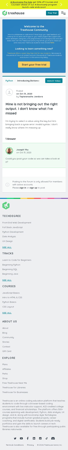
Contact (6, 346)
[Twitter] (15, 438)
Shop (5, 378)
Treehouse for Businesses (15, 392)
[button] (7, 4)
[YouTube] (21, 438)
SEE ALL (7, 247)
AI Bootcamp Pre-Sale (21, 2)
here (52, 43)
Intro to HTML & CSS (12, 297)
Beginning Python (11, 264)
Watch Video (54, 81)
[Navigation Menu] (63, 13)
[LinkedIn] (34, 438)
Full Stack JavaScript (12, 227)
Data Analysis (9, 236)
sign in (22, 187)
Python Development (12, 232)
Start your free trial (34, 64)
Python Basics (9, 302)
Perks (5, 373)
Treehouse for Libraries (13, 387)
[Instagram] (40, 438)
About (5, 328)
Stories (5, 342)
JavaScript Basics (10, 293)
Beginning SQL (9, 269)
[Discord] (53, 438)
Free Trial (52, 13)
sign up (33, 187)
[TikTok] (46, 438)
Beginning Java (10, 274)
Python (9, 80)
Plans (4, 364)
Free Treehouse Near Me (14, 383)
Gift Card (6, 351)
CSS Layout (8, 306)
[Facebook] (27, 438)
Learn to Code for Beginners (16, 260)
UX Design (7, 241)
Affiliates (6, 369)
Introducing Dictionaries (30, 80)
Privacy (30, 445)
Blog (4, 332)
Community (8, 337)
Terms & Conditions (15, 445)
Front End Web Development (16, 222)
